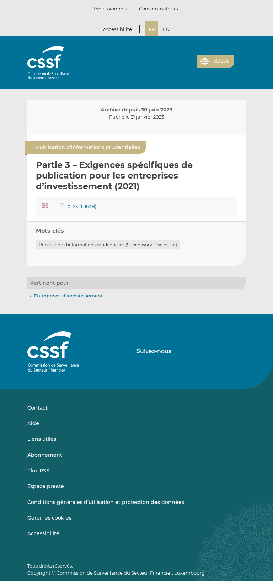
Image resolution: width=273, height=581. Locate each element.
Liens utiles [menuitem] (41, 439)
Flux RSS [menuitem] (38, 470)
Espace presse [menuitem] (45, 486)
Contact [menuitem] (37, 408)
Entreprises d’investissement (68, 295)
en (166, 29)
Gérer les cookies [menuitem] (49, 518)
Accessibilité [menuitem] (43, 533)
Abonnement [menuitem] (44, 455)
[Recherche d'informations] (181, 65)
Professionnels (110, 8)
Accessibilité (117, 29)
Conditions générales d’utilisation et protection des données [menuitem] (105, 502)
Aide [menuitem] (33, 423)
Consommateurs (158, 8)
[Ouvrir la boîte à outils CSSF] (189, 65)
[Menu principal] (240, 60)
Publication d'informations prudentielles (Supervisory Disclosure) (108, 244)
